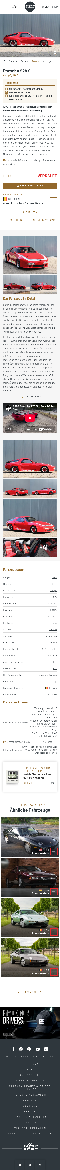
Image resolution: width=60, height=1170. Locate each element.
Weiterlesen (33, 396)
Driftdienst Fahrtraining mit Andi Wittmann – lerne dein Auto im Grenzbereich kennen (39, 749)
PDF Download (45, 219)
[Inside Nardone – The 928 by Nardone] (30, 777)
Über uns (30, 1105)
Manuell (53, 629)
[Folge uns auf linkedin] (46, 1049)
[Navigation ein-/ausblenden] (5, 7)
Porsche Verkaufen (30, 1094)
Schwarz (52, 655)
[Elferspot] (30, 6)
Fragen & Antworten (30, 1117)
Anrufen (31, 212)
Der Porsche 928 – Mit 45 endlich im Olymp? (44, 734)
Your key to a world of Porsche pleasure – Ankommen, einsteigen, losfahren (44, 712)
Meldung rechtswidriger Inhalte (30, 1087)
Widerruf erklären (30, 1128)
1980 (54, 577)
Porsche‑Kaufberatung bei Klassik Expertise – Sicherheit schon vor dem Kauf (43, 725)
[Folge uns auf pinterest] (29, 1049)
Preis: (7, 175)
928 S (54, 583)
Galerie (13, 61)
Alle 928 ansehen (30, 992)
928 (55, 596)
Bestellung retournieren (30, 1133)
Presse (30, 1111)
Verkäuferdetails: (17, 194)
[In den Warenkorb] (52, 783)
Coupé (53, 590)
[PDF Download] (40, 1165)
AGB (30, 1069)
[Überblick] (4, 61)
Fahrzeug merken (31, 185)
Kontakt (30, 1100)
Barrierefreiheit (30, 1080)
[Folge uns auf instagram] (21, 1049)
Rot (55, 668)
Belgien (53, 687)
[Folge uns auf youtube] (37, 1049)
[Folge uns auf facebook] (13, 1049)
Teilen (17, 219)
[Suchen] (14, 6)
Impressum (30, 1064)
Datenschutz (30, 1075)
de (46, 6)
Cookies (30, 1122)
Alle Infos (47, 741)
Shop (55, 6)
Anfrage (46, 61)
